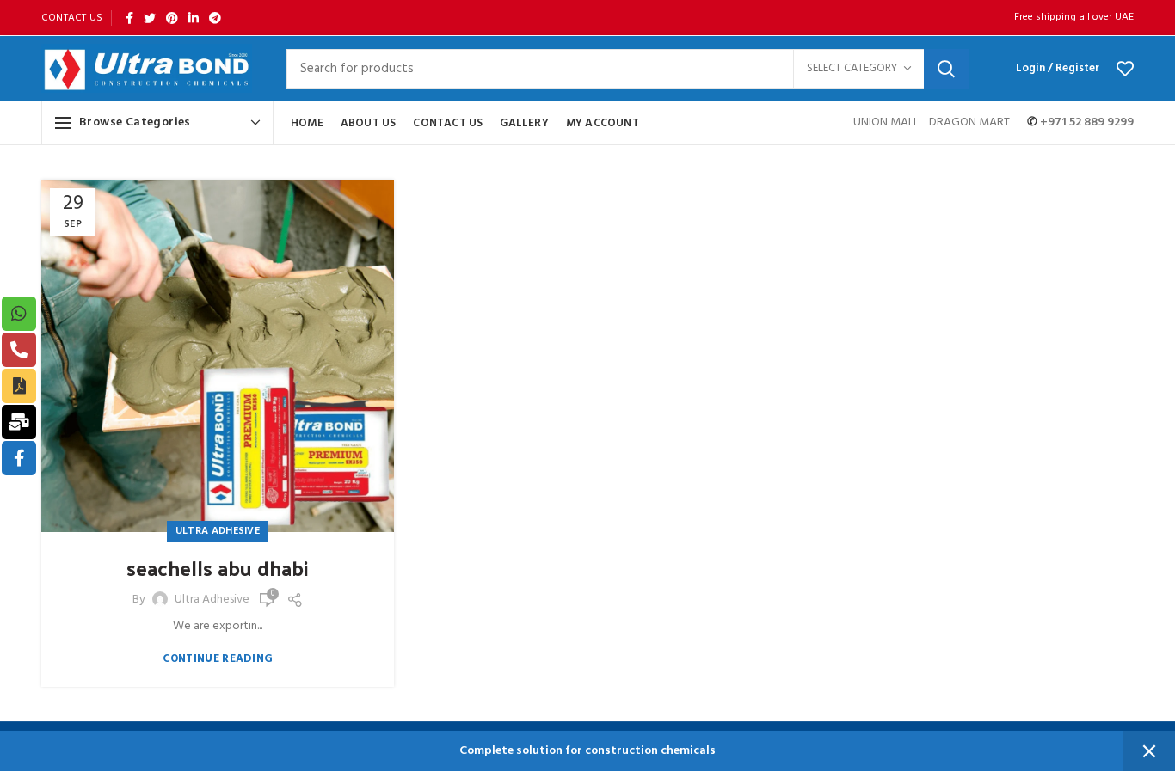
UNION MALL (887, 122)
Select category (852, 68)
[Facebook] (129, 18)
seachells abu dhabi (217, 568)
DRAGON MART (969, 122)
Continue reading (218, 658)
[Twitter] (149, 18)
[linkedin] (193, 18)
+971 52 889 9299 (1085, 122)
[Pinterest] (172, 18)
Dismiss (1149, 751)
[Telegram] (215, 18)
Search (946, 69)
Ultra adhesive (217, 531)
